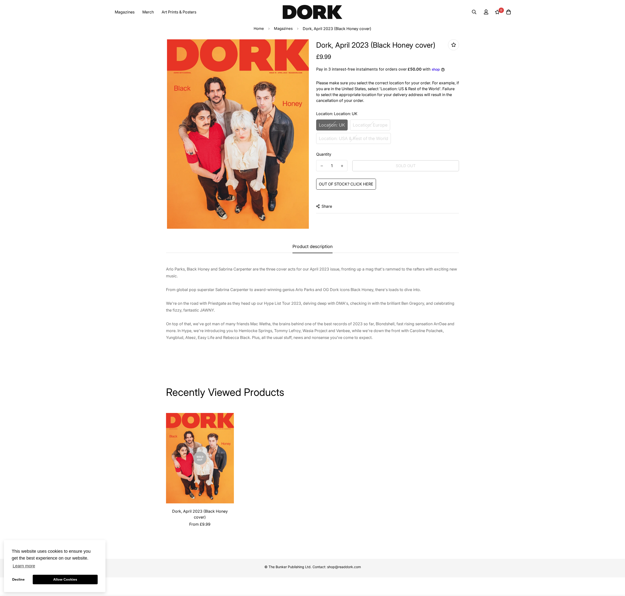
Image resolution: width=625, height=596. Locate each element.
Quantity (323, 154)
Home (259, 28)
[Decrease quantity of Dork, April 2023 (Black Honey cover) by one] (321, 166)
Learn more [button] (24, 565)
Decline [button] (18, 579)
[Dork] (312, 12)
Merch (148, 12)
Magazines (125, 12)
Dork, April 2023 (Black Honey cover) (200, 514)
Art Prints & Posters (179, 12)
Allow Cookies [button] (65, 579)
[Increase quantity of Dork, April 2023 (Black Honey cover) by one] (342, 166)
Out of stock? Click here (346, 184)
